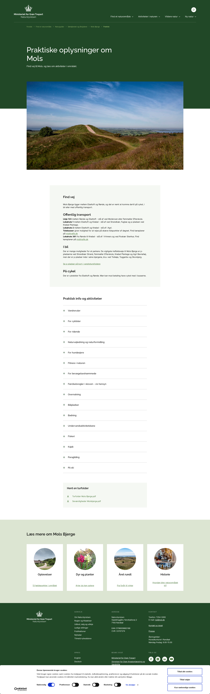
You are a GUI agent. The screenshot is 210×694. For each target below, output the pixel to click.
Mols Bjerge (95, 27)
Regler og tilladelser (83, 621)
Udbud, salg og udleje (83, 624)
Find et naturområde (43, 27)
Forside (29, 27)
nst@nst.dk (160, 620)
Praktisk (106, 27)
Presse (152, 631)
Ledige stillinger (81, 628)
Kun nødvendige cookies (184, 687)
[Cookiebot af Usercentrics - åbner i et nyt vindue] (20, 689)
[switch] (75, 685)
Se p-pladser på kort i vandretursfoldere (81, 264)
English (77, 658)
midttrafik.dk (72, 233)
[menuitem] (122, 18)
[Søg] (193, 9)
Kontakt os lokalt (156, 625)
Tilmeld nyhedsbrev (83, 638)
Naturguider (59, 27)
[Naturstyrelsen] (28, 11)
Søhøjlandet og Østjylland (77, 27)
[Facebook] (151, 659)
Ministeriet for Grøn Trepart (123, 658)
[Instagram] (157, 659)
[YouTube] (171, 659)
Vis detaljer (130, 685)
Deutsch (78, 661)
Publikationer (80, 631)
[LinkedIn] (164, 659)
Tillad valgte (185, 680)
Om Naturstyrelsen (82, 617)
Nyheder (78, 635)
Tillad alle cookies (184, 672)
